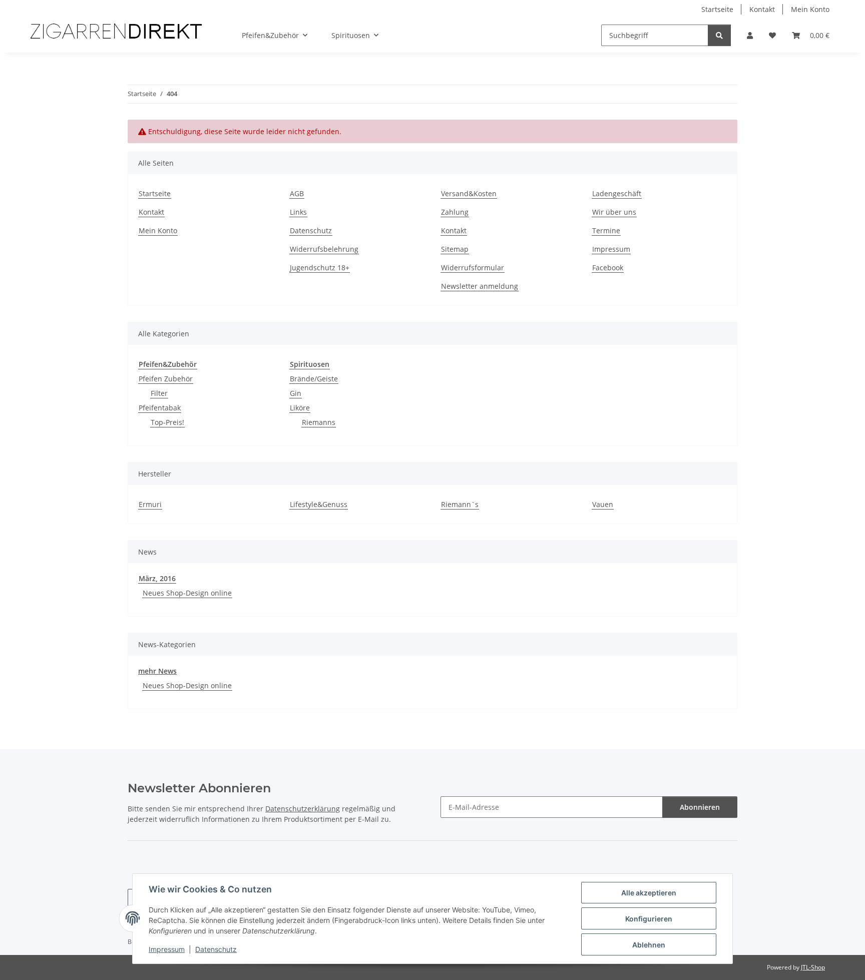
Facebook (607, 267)
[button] (750, 35)
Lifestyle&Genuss (318, 504)
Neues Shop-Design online (187, 593)
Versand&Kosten (469, 193)
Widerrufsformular (472, 267)
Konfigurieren (648, 918)
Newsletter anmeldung (479, 286)
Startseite (717, 9)
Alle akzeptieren (648, 892)
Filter (159, 393)
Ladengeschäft (616, 193)
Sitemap (455, 249)
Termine (606, 230)
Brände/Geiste (314, 378)
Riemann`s (460, 504)
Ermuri (150, 504)
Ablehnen (648, 944)
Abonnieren (700, 807)
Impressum (167, 949)
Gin (295, 393)
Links (298, 212)
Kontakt (762, 9)
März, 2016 (157, 578)
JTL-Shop (813, 967)
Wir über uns (614, 212)
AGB (297, 193)
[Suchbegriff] (719, 35)
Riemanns (318, 422)
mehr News (157, 671)
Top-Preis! (167, 422)
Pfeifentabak (160, 407)
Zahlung (455, 212)
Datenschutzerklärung (302, 808)
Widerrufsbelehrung (324, 249)
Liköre (300, 407)
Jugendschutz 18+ (319, 267)
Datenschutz (216, 949)
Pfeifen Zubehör (166, 378)
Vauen (602, 504)
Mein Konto (810, 9)
